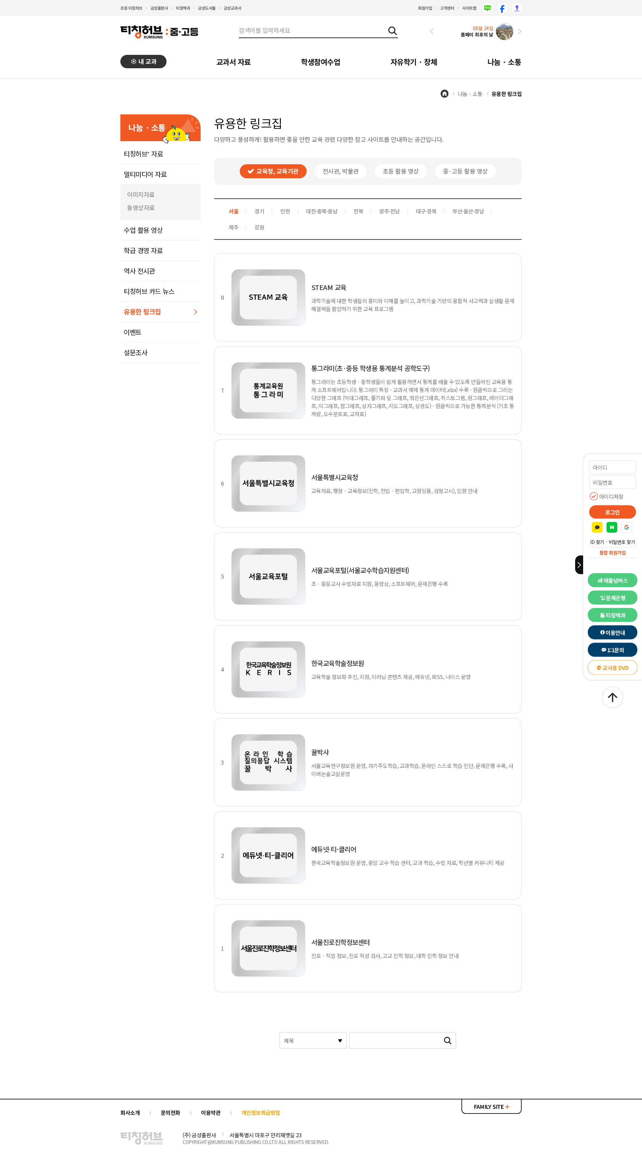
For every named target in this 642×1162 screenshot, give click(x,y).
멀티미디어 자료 (145, 174)
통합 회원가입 (613, 552)
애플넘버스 (616, 580)
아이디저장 (611, 496)
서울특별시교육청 (334, 477)
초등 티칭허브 (131, 8)
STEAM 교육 (328, 287)
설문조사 (135, 352)
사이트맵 (469, 8)
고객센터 (447, 8)
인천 (285, 211)
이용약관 (210, 1112)
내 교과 (147, 61)
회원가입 (425, 8)
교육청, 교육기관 (277, 171)
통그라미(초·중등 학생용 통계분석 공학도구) (370, 368)
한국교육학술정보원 (337, 663)
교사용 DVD (616, 668)
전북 (358, 211)
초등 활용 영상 (401, 171)
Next (520, 31)
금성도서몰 (207, 8)
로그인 (612, 512)
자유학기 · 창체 (414, 61)
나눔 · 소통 (504, 61)
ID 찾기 (597, 542)
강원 (259, 227)
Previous (432, 31)
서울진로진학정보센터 (340, 942)
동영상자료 (141, 207)
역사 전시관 (139, 271)
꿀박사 (320, 752)
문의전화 (170, 1112)
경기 (259, 211)
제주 (233, 227)
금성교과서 (232, 8)
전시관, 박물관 (341, 171)
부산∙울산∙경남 (468, 211)
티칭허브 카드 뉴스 (149, 291)
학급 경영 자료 (143, 250)
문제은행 (615, 598)
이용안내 (615, 632)
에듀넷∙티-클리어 (333, 849)
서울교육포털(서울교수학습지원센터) (360, 570)
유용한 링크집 (142, 311)
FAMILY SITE (489, 1106)
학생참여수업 (320, 61)
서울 (233, 211)
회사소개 (130, 1112)
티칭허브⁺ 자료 (143, 154)
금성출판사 (159, 8)
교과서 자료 (233, 61)
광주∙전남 (389, 211)
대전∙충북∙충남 (321, 211)
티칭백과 (183, 8)
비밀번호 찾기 (622, 542)
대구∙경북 (426, 211)
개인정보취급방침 (260, 1112)
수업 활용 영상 (143, 230)
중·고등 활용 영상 (465, 171)
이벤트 (132, 332)
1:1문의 (615, 650)
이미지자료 (141, 194)
